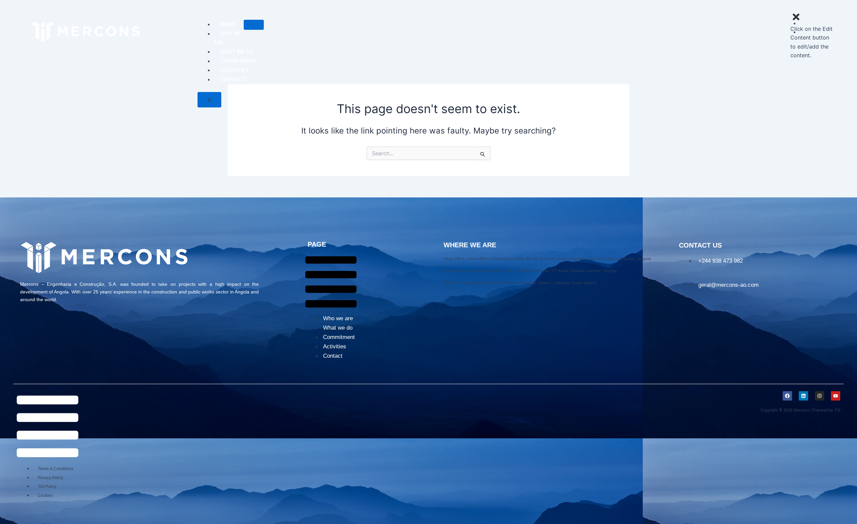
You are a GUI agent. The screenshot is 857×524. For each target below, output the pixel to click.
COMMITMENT (238, 61)
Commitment (339, 337)
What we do (338, 328)
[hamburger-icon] (254, 25)
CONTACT (233, 79)
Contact (332, 356)
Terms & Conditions (55, 468)
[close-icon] (796, 20)
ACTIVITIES (234, 70)
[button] (331, 283)
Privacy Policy (50, 477)
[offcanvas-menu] (813, 7)
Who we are (338, 318)
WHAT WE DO (236, 52)
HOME (227, 24)
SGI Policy (47, 486)
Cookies (45, 495)
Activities (334, 346)
